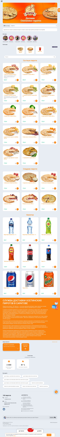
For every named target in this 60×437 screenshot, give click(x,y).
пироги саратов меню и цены (11, 386)
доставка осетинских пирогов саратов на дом (16, 379)
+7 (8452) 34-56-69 (8, 399)
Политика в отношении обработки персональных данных (27, 398)
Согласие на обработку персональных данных (27, 401)
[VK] (4, 409)
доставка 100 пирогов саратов (12, 376)
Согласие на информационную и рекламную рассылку (28, 409)
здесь (14, 435)
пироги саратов (44, 386)
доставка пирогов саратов (30, 376)
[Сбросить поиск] (54, 56)
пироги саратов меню (37, 383)
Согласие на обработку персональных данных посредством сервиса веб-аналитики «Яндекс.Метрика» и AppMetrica (28, 405)
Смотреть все (54, 341)
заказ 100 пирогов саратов (29, 386)
